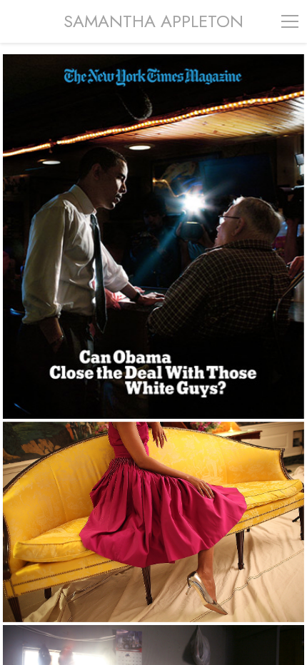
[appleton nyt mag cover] (153, 236)
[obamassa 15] (153, 522)
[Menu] (290, 21)
